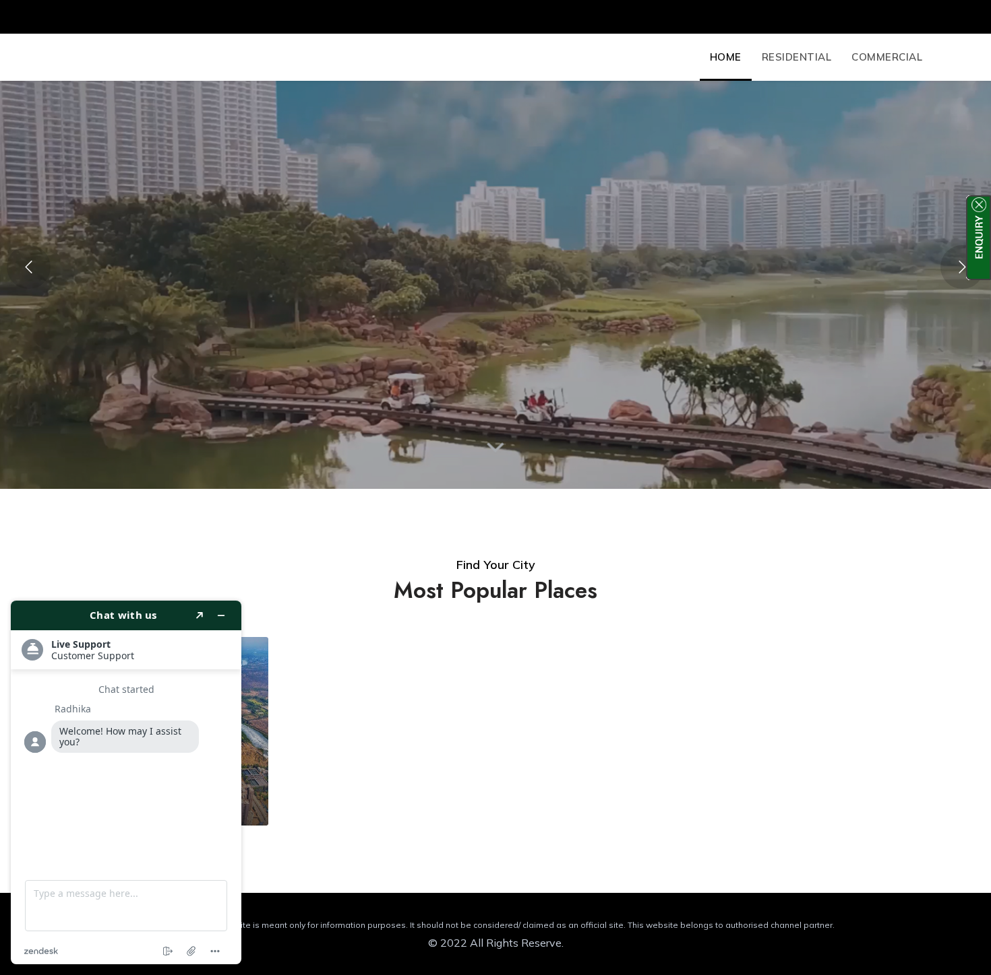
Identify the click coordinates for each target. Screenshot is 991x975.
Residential (797, 57)
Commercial (886, 57)
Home (726, 57)
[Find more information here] (126, 782)
